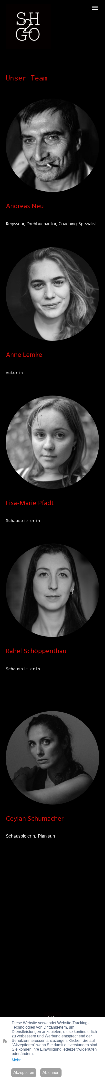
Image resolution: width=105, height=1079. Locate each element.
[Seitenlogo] (28, 26)
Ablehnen (50, 1072)
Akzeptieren (23, 1072)
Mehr (16, 1060)
